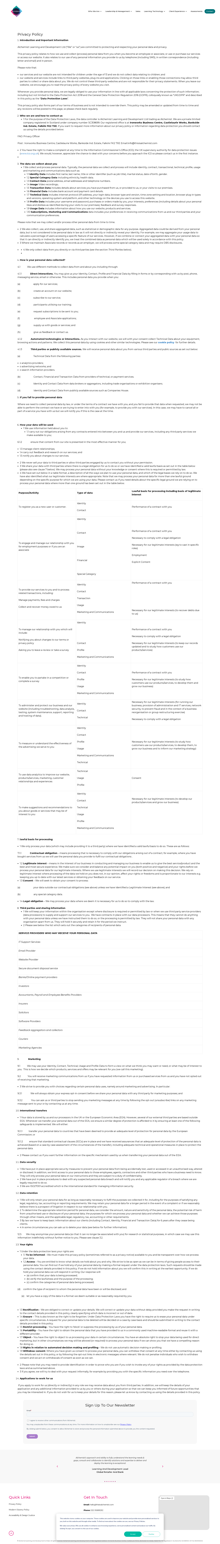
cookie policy (166, 342)
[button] (104, 1481)
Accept (133, 1534)
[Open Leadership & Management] (131, 11)
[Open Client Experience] (186, 11)
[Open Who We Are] (101, 11)
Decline (151, 1534)
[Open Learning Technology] (164, 11)
